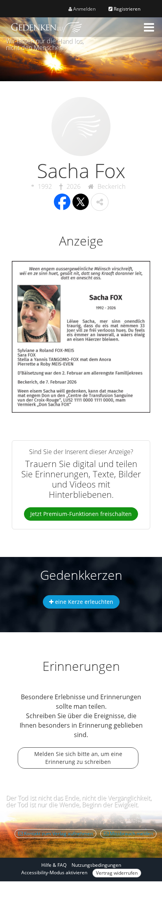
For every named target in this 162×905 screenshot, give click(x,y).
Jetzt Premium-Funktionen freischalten (81, 514)
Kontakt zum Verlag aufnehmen (58, 833)
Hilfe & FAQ (53, 865)
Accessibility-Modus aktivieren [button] (54, 872)
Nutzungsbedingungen (96, 865)
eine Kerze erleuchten (83, 601)
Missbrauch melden (131, 833)
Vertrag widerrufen (117, 873)
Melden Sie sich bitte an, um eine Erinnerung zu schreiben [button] (78, 757)
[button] (149, 27)
